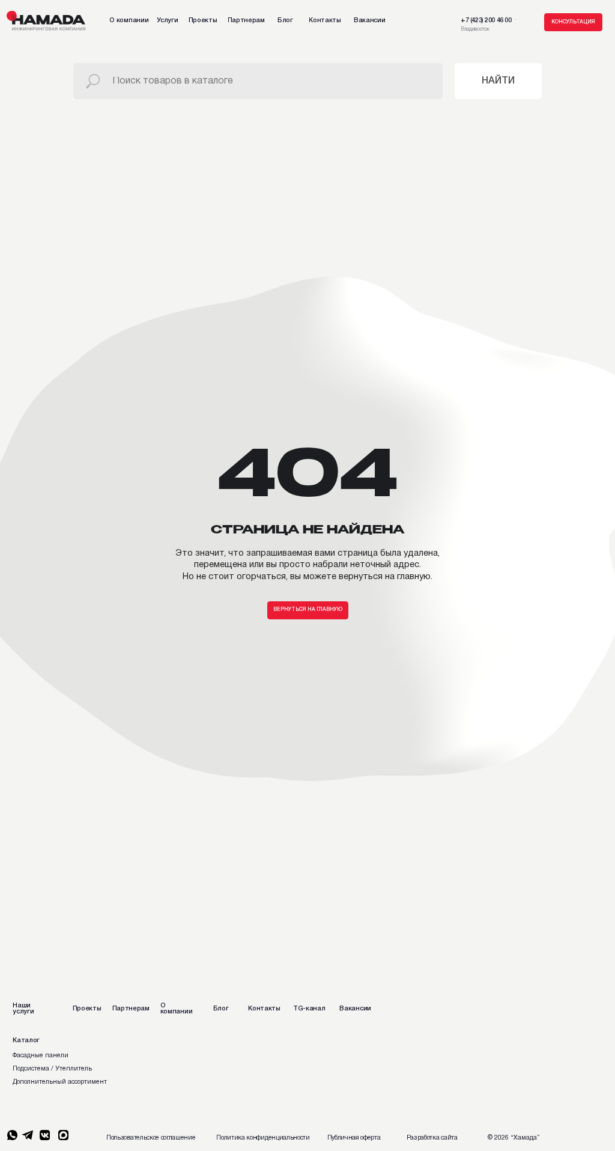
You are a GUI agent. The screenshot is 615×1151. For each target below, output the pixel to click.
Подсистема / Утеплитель (52, 1069)
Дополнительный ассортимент (60, 1082)
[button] (573, 22)
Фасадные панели (40, 1055)
